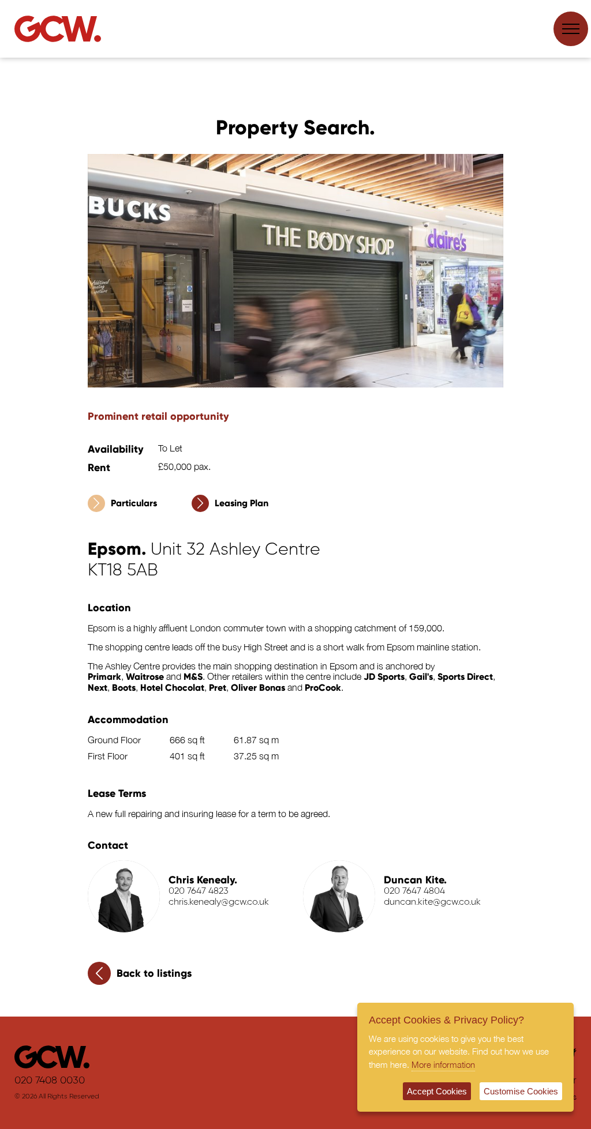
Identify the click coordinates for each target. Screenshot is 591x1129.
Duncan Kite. (415, 880)
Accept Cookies (437, 1091)
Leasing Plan (241, 503)
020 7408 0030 (49, 1080)
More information (443, 1064)
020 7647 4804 (414, 891)
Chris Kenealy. (203, 880)
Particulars (134, 503)
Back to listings (154, 973)
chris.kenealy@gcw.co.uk (219, 902)
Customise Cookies (521, 1091)
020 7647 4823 (199, 891)
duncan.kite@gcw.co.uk (432, 902)
